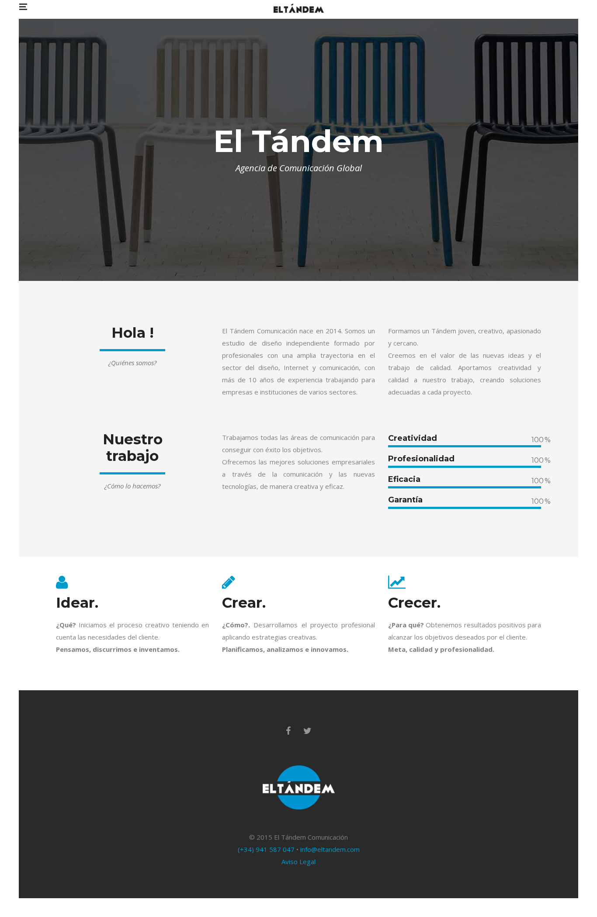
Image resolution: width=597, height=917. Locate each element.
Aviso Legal (298, 861)
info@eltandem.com (330, 849)
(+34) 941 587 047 (266, 849)
